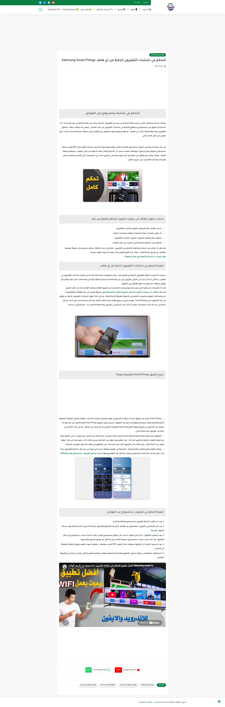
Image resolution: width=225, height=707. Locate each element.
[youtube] (53, 2)
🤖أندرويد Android (157, 55)
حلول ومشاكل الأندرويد (88, 685)
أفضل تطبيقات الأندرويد (128, 685)
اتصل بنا (137, 2)
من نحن (145, 2)
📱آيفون (134, 10)
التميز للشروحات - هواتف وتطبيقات (153, 702)
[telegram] (40, 2)
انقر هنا (79, 526)
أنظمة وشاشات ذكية (108, 685)
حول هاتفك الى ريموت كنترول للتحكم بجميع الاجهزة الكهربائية (134, 292)
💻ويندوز (121, 10)
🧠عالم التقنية (54, 10)
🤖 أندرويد (146, 10)
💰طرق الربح (86, 10)
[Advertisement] (112, 32)
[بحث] (40, 9)
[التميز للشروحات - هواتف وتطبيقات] (170, 6)
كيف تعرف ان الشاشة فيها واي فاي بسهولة (145, 257)
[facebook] (44, 2)
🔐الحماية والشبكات (70, 10)
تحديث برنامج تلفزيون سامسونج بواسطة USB (81, 453)
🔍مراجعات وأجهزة (104, 10)
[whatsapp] (49, 2)
